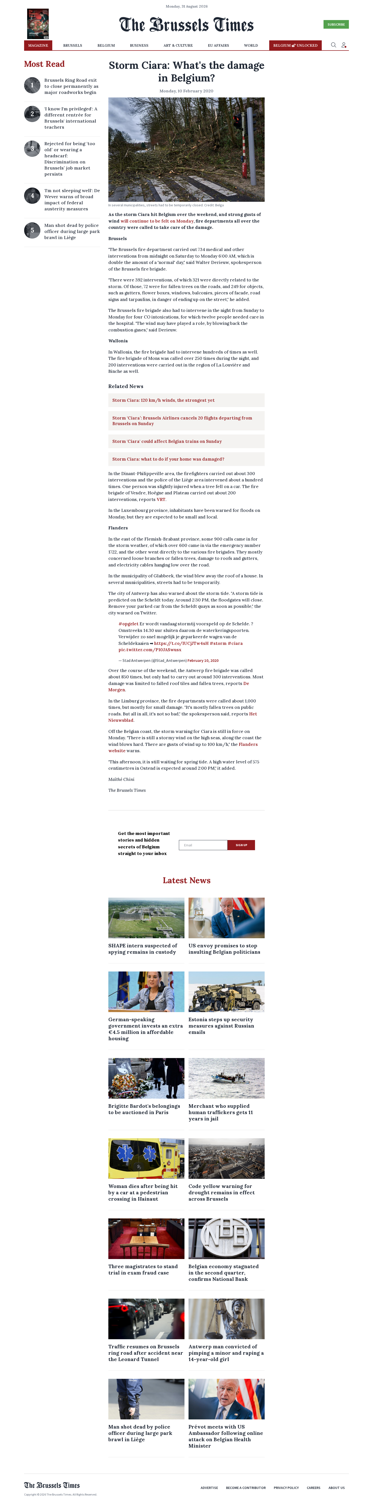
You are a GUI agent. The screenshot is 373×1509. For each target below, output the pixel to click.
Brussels (72, 45)
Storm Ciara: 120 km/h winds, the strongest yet (163, 400)
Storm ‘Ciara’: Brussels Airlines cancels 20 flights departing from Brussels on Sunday (182, 420)
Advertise (209, 1487)
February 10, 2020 (203, 660)
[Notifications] (344, 45)
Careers (313, 1487)
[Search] (334, 45)
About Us (337, 1487)
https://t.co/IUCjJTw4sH (181, 643)
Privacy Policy (286, 1487)
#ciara (235, 643)
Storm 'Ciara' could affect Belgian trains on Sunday (167, 441)
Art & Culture (178, 45)
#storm (218, 643)
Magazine (38, 45)
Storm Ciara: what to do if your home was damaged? (168, 459)
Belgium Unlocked (295, 45)
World (251, 45)
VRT (161, 499)
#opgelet (128, 624)
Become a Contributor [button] (246, 1487)
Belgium (106, 45)
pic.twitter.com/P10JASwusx (149, 649)
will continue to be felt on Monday (157, 221)
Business (139, 45)
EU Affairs (218, 45)
